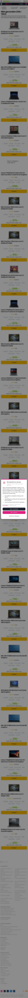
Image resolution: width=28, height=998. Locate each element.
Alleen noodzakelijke (14, 509)
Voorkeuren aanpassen (14, 516)
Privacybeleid (5, 505)
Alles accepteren (14, 512)
